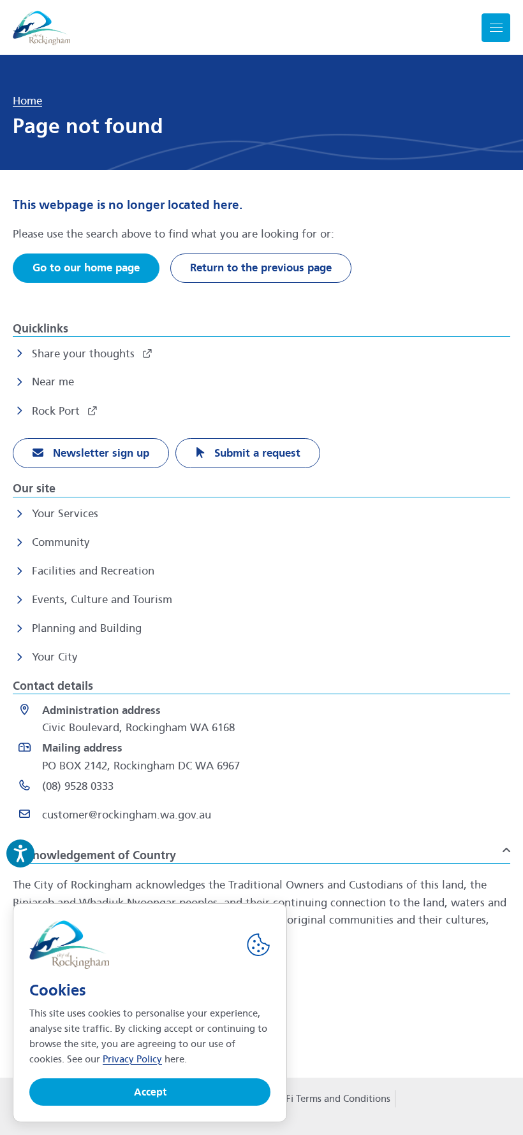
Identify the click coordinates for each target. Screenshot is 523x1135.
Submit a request (255, 453)
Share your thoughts (85, 353)
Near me (53, 382)
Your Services (65, 513)
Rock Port (57, 411)
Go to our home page (86, 268)
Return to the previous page (261, 268)
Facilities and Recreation (93, 571)
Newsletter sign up (99, 453)
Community (61, 542)
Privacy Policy (132, 1059)
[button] (261, 850)
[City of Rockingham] (41, 27)
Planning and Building (87, 628)
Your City (55, 657)
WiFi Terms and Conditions (332, 1098)
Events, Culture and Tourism (102, 599)
